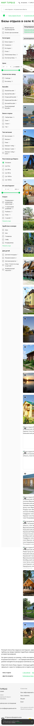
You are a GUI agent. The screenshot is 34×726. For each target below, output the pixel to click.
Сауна (7, 123)
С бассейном (26, 672)
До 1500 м (8, 180)
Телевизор (8, 236)
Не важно (8, 162)
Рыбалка (8, 211)
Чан (7, 127)
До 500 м (8, 173)
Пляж (7, 215)
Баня (7, 120)
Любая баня (9, 117)
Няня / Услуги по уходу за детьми (12, 265)
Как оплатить (25, 695)
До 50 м (7, 166)
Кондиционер (9, 242)
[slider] (2, 70)
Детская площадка (11, 254)
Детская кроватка (11, 261)
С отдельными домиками (9, 207)
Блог (22, 702)
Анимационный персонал (9, 269)
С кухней (8, 218)
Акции (22, 699)
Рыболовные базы (28, 676)
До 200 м (8, 169)
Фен (6, 233)
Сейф (6, 239)
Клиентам (23, 688)
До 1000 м (8, 176)
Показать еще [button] (6, 221)
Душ (6, 230)
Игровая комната (11, 258)
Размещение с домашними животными (9, 202)
